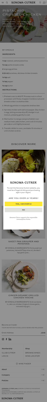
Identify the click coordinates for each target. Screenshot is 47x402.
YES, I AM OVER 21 (24, 204)
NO (23, 210)
